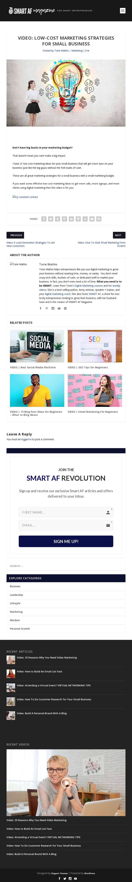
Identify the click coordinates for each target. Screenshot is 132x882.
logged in (26, 439)
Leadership (16, 594)
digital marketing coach (58, 293)
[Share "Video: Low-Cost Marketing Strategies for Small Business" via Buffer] (78, 218)
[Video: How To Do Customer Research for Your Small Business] (11, 701)
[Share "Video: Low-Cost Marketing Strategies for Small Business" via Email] (92, 218)
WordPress (89, 873)
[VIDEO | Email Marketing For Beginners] (95, 390)
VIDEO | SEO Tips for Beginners (88, 367)
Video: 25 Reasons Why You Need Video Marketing (47, 657)
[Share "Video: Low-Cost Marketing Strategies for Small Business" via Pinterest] (64, 218)
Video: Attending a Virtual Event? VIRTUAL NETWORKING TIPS (54, 685)
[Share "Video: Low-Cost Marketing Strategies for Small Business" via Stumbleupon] (85, 218)
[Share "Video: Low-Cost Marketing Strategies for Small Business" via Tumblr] (57, 218)
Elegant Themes (59, 873)
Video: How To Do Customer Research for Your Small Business (54, 699)
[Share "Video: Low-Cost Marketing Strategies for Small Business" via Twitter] (50, 218)
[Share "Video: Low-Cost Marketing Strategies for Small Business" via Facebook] (43, 218)
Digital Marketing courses (88, 285)
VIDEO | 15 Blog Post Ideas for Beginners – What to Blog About (36, 413)
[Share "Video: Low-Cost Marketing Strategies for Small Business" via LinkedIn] (71, 218)
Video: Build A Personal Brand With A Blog (42, 713)
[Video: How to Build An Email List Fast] (11, 673)
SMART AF (95, 293)
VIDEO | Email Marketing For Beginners (93, 411)
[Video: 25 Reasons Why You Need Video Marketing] (11, 660)
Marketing (76, 50)
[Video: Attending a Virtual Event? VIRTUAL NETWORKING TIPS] (11, 687)
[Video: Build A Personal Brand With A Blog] (11, 715)
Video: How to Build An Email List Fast (39, 671)
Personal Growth (20, 628)
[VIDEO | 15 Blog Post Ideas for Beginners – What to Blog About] (37, 390)
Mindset (15, 620)
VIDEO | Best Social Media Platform (33, 367)
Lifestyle (15, 603)
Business (15, 586)
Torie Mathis (61, 50)
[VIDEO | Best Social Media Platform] (37, 346)
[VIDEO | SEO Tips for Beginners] (95, 346)
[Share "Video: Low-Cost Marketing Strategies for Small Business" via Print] (98, 218)
